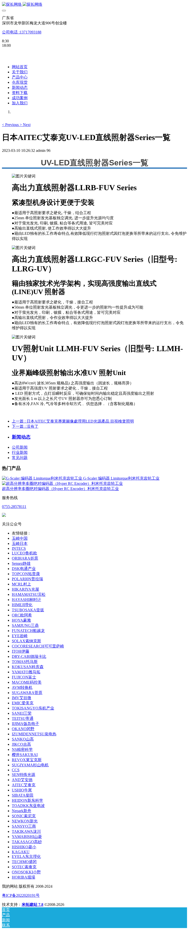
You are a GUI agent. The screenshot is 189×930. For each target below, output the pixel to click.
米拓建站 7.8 (32, 904)
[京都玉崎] (94, 4)
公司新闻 (20, 447)
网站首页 (20, 67)
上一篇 (73, 421)
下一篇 (25, 426)
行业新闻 (20, 452)
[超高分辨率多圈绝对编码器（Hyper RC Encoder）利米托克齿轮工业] (62, 483)
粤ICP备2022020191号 (21, 895)
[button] (11, 125)
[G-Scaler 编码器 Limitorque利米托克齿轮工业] (42, 478)
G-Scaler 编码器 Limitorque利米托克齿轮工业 (121, 478)
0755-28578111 (14, 506)
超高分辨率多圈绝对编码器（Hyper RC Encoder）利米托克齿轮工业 (60, 489)
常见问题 (20, 458)
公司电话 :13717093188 (21, 32)
